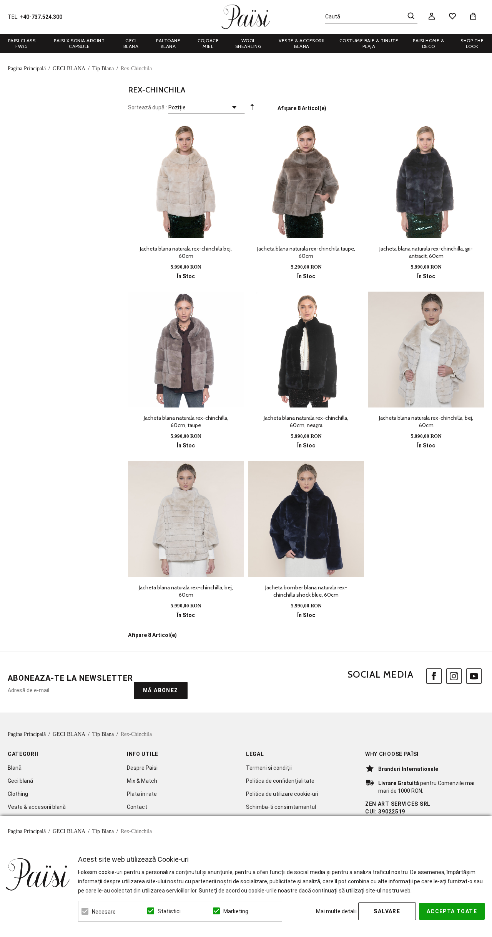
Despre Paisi (142, 768)
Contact (137, 807)
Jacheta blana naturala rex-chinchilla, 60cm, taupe (186, 421)
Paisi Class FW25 (22, 43)
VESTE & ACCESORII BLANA (302, 43)
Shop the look (472, 43)
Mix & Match (142, 781)
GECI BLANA (131, 43)
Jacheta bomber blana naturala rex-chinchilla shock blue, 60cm (306, 591)
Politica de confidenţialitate (280, 781)
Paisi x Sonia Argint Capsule (79, 43)
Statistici (169, 911)
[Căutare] (410, 16)
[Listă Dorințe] (452, 16)
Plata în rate (142, 794)
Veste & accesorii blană (37, 807)
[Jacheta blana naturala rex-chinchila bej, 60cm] (186, 180)
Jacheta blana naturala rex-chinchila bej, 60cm (186, 252)
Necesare (104, 912)
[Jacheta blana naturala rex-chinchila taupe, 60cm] (306, 180)
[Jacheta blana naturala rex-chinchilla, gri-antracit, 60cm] (426, 180)
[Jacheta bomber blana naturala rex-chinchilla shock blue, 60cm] (306, 519)
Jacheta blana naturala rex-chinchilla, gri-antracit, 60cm (426, 252)
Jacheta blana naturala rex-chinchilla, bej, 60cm (426, 421)
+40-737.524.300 (41, 17)
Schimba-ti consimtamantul (281, 807)
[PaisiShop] (245, 16)
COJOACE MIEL (208, 43)
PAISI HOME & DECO (428, 43)
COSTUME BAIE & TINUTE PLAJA (369, 43)
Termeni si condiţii (269, 768)
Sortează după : (147, 107)
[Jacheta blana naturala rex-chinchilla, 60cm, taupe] (186, 349)
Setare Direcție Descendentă (252, 109)
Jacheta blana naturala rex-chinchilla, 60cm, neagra (306, 421)
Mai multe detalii (336, 911)
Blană (15, 768)
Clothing (18, 794)
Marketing (235, 911)
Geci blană (20, 781)
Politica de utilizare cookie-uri (282, 794)
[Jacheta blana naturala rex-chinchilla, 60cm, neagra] (306, 349)
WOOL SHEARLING (248, 43)
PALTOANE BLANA (168, 43)
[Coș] (474, 16)
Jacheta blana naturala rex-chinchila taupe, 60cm (306, 252)
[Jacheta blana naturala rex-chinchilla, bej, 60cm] (426, 349)
